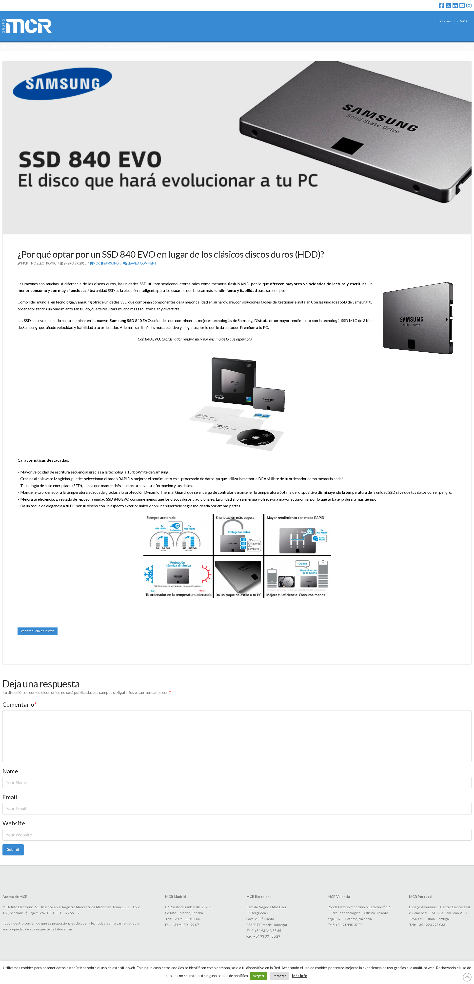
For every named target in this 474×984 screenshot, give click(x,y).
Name (10, 771)
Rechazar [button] (279, 976)
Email (9, 796)
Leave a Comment (142, 263)
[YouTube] (462, 5)
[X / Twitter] (448, 5)
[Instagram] (469, 5)
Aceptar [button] (258, 976)
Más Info (299, 975)
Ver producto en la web (37, 631)
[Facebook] (441, 5)
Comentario (19, 704)
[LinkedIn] (455, 5)
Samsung (111, 263)
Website (13, 823)
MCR (96, 263)
